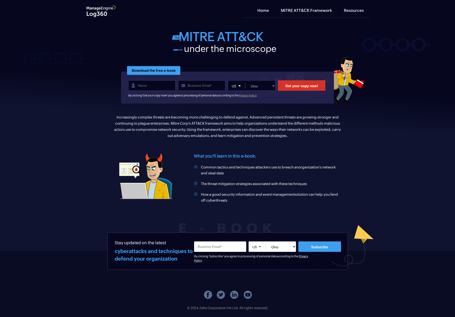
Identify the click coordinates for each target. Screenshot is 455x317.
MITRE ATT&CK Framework (306, 10)
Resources (354, 10)
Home (263, 10)
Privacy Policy (248, 95)
